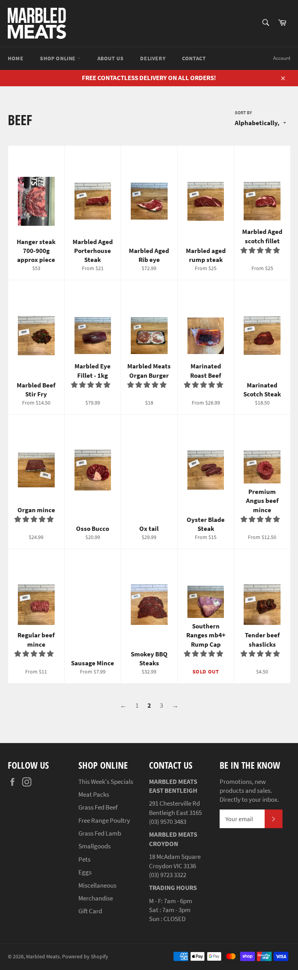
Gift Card (90, 911)
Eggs (85, 872)
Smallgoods (94, 846)
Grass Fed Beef (98, 807)
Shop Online (58, 58)
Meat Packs (93, 794)
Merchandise (95, 898)
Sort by (243, 112)
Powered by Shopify (85, 956)
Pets (84, 859)
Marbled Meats (43, 956)
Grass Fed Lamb (99, 833)
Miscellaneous (97, 885)
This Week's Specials (105, 781)
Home (15, 58)
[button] (261, 250)
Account (281, 58)
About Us (110, 58)
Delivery (152, 58)
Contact (194, 58)
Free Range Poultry (104, 820)
